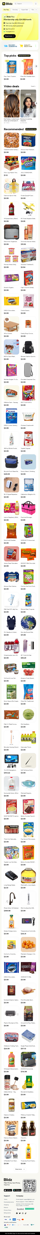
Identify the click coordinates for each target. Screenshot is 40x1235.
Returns (6, 1207)
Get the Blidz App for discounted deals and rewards (20, 1233)
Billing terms (7, 1213)
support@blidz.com (29, 1199)
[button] (12, 69)
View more (18, 1169)
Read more (8, 36)
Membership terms (9, 1202)
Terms (5, 1199)
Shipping (6, 1204)
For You (6, 10)
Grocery (15, 10)
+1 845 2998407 (29, 1201)
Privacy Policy (7, 1210)
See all (32, 86)
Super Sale (24, 10)
